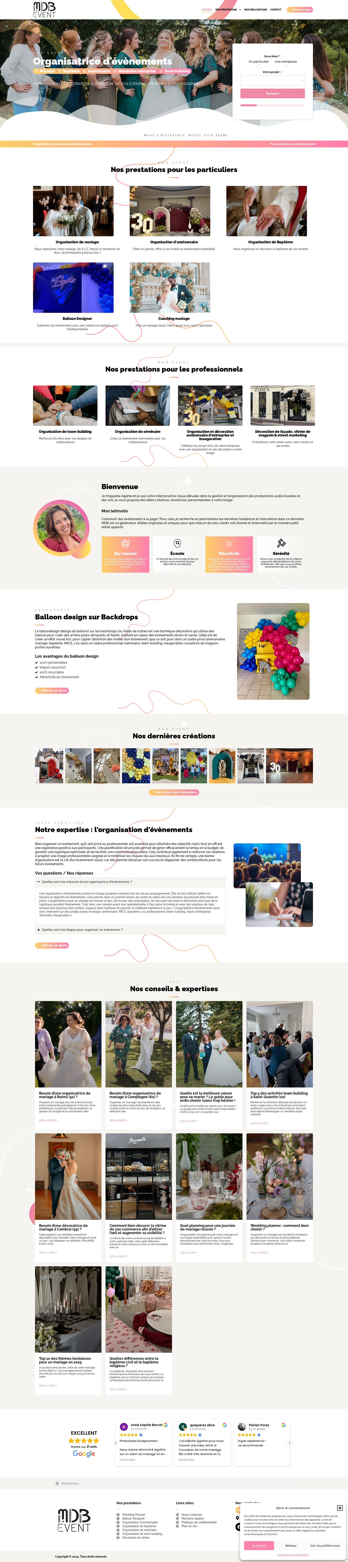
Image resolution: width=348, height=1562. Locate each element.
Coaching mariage (174, 318)
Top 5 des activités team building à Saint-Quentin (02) (279, 1095)
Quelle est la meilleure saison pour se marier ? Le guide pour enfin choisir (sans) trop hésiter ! (207, 1097)
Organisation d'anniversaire (174, 242)
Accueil (207, 9)
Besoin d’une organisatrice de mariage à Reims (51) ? (64, 1095)
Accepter (259, 1546)
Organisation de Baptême (270, 242)
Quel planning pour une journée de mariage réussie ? (207, 1227)
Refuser (291, 1546)
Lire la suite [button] (211, 1460)
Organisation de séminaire (138, 431)
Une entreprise (286, 62)
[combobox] (272, 81)
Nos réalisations (255, 9)
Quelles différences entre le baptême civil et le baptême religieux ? (134, 1362)
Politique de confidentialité (293, 1554)
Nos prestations (226, 9)
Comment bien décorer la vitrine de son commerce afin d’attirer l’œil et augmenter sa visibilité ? (138, 1229)
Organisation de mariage (77, 242)
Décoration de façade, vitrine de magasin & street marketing (282, 433)
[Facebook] (239, 1527)
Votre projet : (273, 72)
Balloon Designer (77, 318)
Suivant (272, 93)
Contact (275, 9)
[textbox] (272, 81)
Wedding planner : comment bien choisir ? (280, 1227)
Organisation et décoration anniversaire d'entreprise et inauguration (210, 435)
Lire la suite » (48, 1120)
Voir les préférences (325, 1546)
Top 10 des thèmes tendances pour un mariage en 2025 (65, 1360)
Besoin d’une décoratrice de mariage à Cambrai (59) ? (63, 1227)
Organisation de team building (65, 431)
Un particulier (259, 62)
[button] (340, 1508)
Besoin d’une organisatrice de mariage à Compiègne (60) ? (135, 1095)
